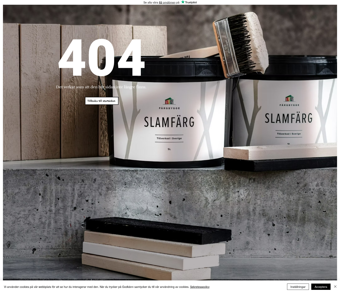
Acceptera (321, 287)
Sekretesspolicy (200, 287)
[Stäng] (335, 287)
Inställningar (298, 287)
